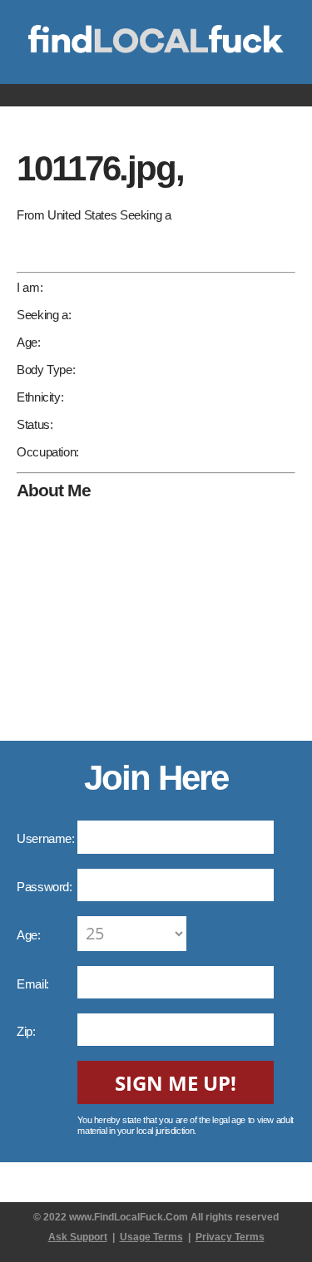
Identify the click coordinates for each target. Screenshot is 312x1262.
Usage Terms (151, 1237)
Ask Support (77, 1237)
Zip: (27, 1031)
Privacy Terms (230, 1237)
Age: (30, 935)
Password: (46, 887)
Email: (34, 984)
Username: (47, 838)
